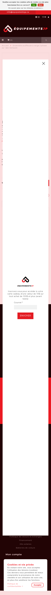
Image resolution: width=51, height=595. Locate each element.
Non (40, 5)
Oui (33, 5)
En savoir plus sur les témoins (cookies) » (26, 8)
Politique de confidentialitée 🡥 (15, 585)
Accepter (37, 585)
